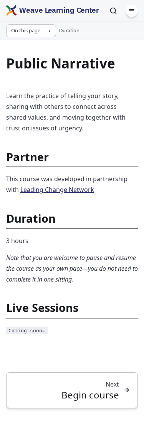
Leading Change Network (57, 189)
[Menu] (132, 11)
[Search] (113, 10)
